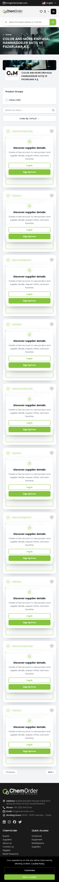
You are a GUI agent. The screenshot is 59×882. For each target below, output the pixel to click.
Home (8, 34)
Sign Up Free (29, 172)
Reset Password (10, 853)
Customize (29, 870)
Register (7, 850)
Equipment (37, 839)
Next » (51, 772)
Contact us (8, 846)
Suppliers (7, 839)
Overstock (37, 836)
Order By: (28, 118)
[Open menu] (53, 11)
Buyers (6, 836)
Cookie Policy (37, 863)
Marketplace (38, 843)
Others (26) (15, 100)
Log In (29, 165)
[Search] (53, 22)
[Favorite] (41, 11)
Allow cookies (29, 877)
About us (7, 843)
